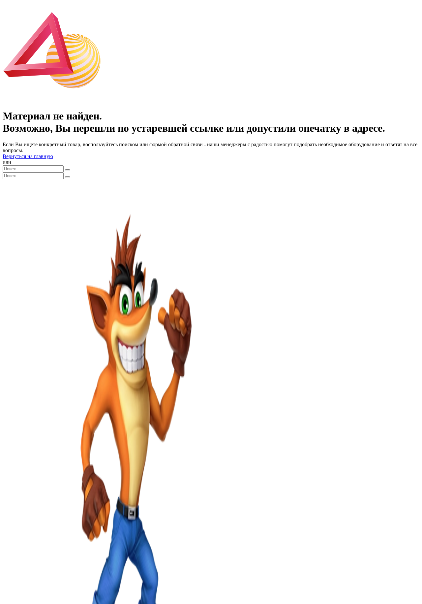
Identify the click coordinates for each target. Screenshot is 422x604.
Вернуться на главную (28, 156)
